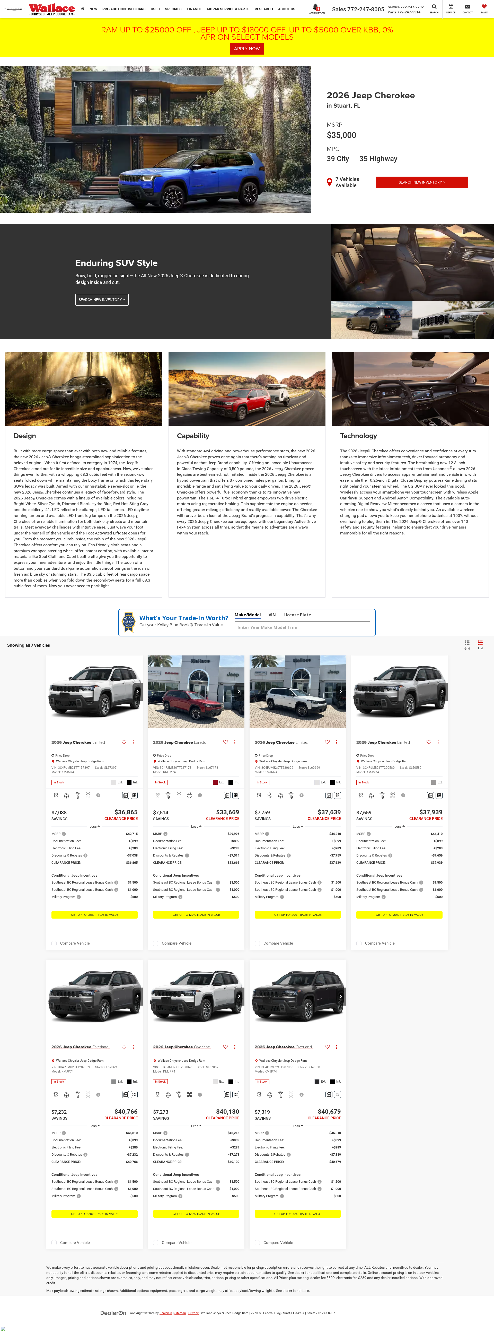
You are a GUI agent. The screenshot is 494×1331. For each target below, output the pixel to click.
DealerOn (166, 1313)
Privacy (193, 1313)
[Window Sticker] (134, 795)
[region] (94, 867)
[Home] (82, 9)
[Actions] (133, 742)
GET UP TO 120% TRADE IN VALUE (94, 914)
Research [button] (264, 9)
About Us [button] (286, 9)
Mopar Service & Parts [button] (228, 9)
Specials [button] (173, 9)
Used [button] (155, 9)
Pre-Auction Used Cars (124, 9)
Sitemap (180, 1313)
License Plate (297, 615)
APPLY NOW (247, 48)
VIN (272, 615)
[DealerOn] (113, 1313)
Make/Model (248, 615)
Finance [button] (194, 9)
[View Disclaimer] (98, 795)
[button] (138, 692)
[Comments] (125, 795)
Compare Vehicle (75, 943)
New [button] (93, 9)
